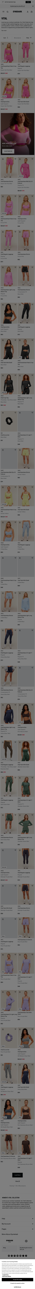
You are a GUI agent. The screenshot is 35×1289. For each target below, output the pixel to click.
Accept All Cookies (17, 1279)
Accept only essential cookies (17, 1283)
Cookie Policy (5, 1274)
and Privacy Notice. (6, 1276)
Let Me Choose (17, 1287)
